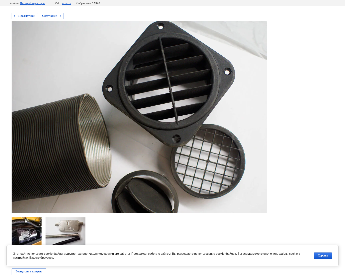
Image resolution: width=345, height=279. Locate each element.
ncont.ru (66, 3)
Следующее (49, 15)
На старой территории (32, 3)
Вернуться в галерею (29, 271)
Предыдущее (26, 15)
